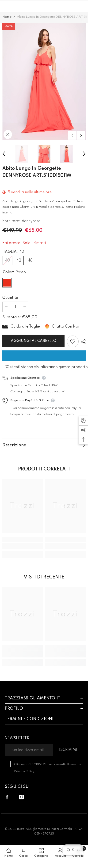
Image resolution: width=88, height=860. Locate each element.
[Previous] (72, 135)
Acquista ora (44, 355)
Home (6, 16)
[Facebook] (7, 797)
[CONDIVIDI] (82, 341)
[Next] (81, 135)
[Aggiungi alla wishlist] (73, 341)
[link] (22, 546)
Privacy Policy (24, 771)
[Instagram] (21, 797)
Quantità (10, 298)
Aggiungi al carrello (33, 341)
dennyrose (31, 221)
